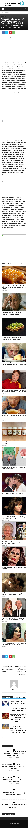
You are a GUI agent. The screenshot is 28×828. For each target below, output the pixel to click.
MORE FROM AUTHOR (19, 697)
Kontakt (15, 821)
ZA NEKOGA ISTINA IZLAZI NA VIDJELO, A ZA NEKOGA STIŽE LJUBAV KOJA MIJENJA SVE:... (14, 806)
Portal (10, 757)
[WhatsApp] (13, 32)
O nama (20, 821)
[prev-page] (3, 738)
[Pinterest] (10, 32)
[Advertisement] (14, 48)
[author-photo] (14, 687)
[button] (2, 9)
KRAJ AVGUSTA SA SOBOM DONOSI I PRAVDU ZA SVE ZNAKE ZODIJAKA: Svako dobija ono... (14, 779)
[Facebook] (3, 32)
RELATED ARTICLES (7, 697)
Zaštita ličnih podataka (14, 823)
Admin (3, 27)
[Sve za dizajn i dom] (14, 3)
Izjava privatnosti (8, 821)
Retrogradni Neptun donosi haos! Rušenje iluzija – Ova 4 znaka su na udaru (7, 669)
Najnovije (7, 12)
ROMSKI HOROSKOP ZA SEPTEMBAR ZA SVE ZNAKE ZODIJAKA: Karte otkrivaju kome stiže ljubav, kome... (14, 792)
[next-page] (5, 738)
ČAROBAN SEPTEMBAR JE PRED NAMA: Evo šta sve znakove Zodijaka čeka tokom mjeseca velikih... (14, 753)
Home (2, 12)
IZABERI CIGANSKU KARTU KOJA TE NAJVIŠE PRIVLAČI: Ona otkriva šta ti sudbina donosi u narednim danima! (18, 717)
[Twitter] (6, 32)
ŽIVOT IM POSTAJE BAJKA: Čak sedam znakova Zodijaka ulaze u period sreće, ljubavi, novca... (14, 766)
